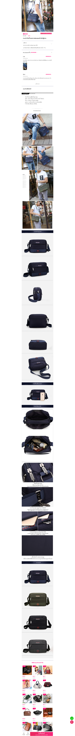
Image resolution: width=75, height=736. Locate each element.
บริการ (25, 43)
